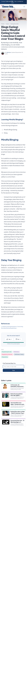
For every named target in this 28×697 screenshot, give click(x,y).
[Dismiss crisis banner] (25, 2)
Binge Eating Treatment (7, 354)
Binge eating (5, 357)
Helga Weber (22, 18)
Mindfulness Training (19, 354)
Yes (10, 339)
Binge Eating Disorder (6, 351)
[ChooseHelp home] (7, 6)
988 (12, 1)
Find (13, 370)
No (19, 339)
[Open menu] (24, 6)
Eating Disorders (15, 23)
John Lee (9, 52)
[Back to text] (16, 328)
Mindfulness (16, 351)
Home (2, 23)
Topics (7, 23)
